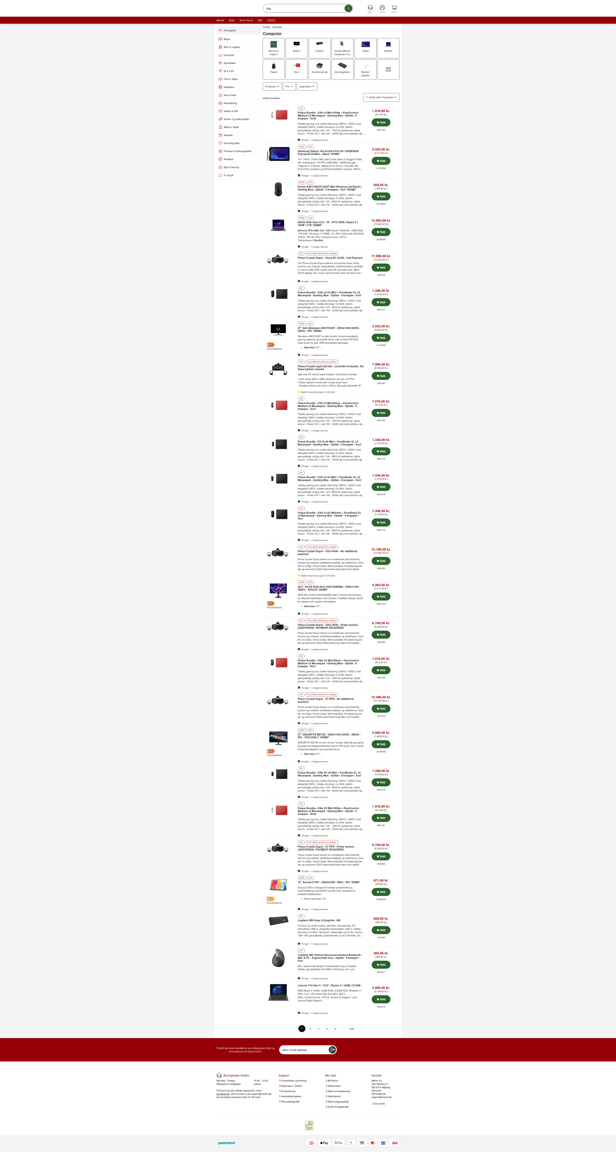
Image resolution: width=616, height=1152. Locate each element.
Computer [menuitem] (229, 55)
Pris (288, 86)
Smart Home (246, 20)
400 (352, 1028)
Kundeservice (288, 1091)
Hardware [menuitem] (229, 87)
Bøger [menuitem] (227, 39)
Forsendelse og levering (294, 1080)
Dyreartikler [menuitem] (230, 63)
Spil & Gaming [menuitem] (231, 167)
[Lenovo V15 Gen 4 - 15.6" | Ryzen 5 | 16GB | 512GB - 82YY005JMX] (279, 992)
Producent (270, 86)
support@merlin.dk (261, 1093)
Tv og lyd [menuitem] (228, 175)
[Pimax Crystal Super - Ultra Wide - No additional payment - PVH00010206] (279, 554)
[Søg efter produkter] (348, 8)
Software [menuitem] (228, 159)
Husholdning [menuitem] (230, 103)
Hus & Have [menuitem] (230, 95)
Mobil (232, 20)
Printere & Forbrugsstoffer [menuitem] (238, 151)
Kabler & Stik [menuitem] (231, 111)
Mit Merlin (333, 1080)
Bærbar (220, 20)
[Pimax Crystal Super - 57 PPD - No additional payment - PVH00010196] (279, 701)
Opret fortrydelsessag (339, 1091)
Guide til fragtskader (338, 1106)
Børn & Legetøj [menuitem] (232, 47)
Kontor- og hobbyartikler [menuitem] (236, 119)
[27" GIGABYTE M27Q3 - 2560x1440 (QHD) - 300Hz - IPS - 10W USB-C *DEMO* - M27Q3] (279, 737)
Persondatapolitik (290, 1101)
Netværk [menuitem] (228, 135)
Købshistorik (334, 1096)
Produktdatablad (274, 348)
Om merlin (379, 1103)
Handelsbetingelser (291, 1096)
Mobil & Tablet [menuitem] (231, 127)
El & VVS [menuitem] (229, 71)
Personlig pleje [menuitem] (232, 143)
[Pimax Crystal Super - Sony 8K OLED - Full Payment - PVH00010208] (279, 260)
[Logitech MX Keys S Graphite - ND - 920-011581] (279, 923)
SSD (260, 20)
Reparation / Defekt (291, 1085)
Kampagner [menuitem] (230, 30)
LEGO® (271, 20)
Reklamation (334, 1085)
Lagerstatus (305, 86)
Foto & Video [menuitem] (231, 79)
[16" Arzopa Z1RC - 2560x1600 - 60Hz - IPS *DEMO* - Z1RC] (279, 885)
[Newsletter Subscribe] (332, 1049)
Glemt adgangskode (338, 1101)
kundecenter (223, 1093)
